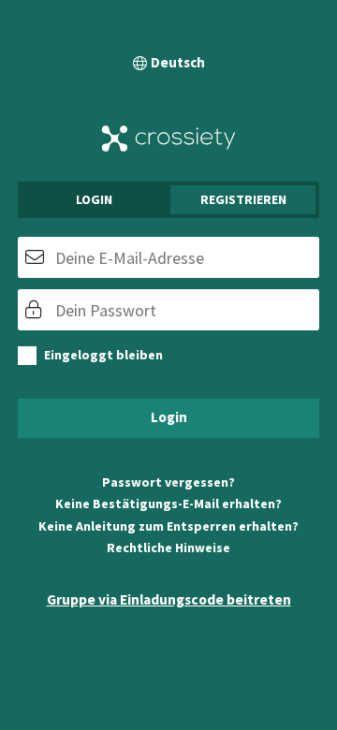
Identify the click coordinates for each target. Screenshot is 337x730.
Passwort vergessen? (168, 482)
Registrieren (243, 199)
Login (94, 199)
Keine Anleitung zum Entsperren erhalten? (168, 526)
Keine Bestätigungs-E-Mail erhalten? (168, 503)
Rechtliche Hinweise (168, 547)
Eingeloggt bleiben (103, 354)
